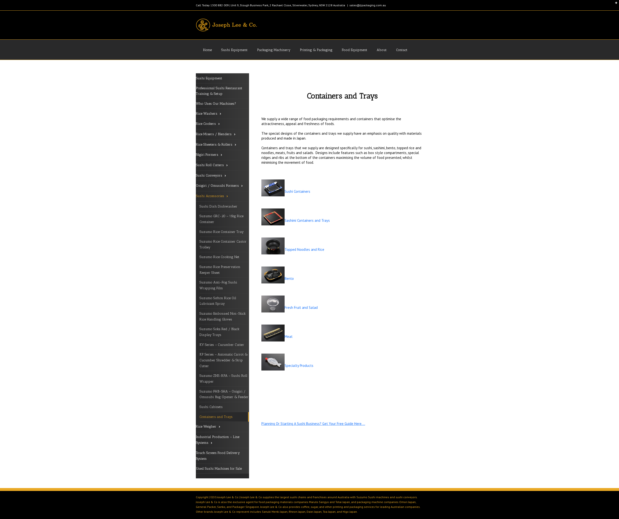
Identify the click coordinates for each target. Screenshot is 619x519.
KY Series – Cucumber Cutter (221, 345)
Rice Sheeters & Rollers (214, 144)
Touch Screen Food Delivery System (218, 456)
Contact (401, 50)
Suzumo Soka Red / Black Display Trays (219, 332)
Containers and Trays (216, 417)
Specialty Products (299, 365)
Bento (290, 278)
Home (207, 50)
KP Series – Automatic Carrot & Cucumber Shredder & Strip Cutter (223, 360)
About (382, 50)
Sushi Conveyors (209, 175)
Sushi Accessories (210, 196)
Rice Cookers (206, 124)
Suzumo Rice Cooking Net (219, 257)
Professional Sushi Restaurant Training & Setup (219, 91)
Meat (289, 336)
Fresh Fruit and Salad (301, 307)
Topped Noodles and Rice (304, 249)
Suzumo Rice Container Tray (221, 232)
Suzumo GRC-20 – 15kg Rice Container (221, 219)
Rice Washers (206, 113)
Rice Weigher (206, 426)
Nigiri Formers (207, 155)
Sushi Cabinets (211, 407)
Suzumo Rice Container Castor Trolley (223, 244)
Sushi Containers (297, 191)
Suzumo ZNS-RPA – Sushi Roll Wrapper (223, 379)
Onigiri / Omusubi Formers (217, 186)
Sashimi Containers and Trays (307, 220)
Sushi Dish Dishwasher (218, 206)
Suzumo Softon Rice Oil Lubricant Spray (217, 301)
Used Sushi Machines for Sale (219, 469)
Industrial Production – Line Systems (217, 440)
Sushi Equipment (234, 50)
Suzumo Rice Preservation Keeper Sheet (219, 270)
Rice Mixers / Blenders (214, 134)
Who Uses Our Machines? (216, 104)
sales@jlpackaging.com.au (367, 5)
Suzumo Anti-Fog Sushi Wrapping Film (218, 285)
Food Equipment (354, 50)
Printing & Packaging (316, 50)
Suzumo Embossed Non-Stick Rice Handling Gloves (222, 316)
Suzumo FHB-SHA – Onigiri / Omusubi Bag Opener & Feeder (224, 394)
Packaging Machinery (273, 50)
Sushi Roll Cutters (210, 165)
